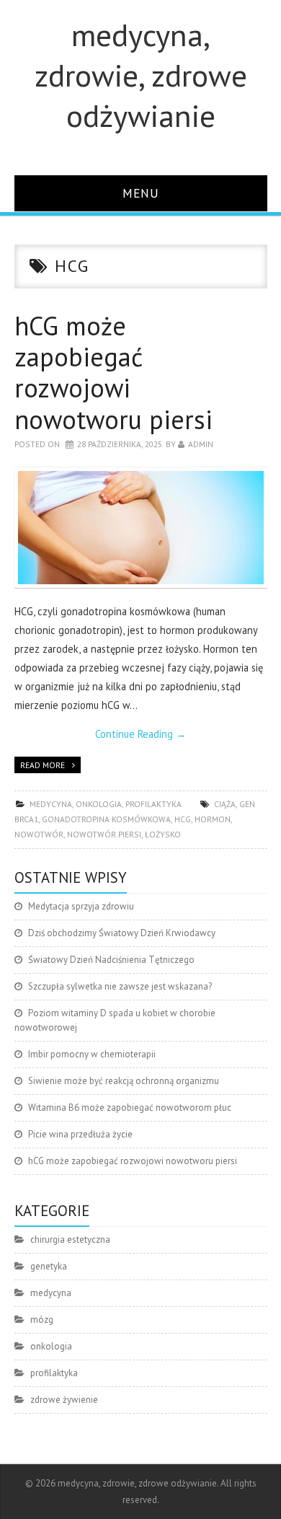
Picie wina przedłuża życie (80, 1134)
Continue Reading (140, 734)
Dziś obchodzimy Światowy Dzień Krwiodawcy (121, 933)
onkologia (99, 803)
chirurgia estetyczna (70, 1239)
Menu (140, 193)
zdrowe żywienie (64, 1399)
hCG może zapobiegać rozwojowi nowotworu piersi (113, 372)
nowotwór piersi (104, 834)
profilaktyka (153, 803)
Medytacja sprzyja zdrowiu (81, 906)
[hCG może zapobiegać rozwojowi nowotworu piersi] (141, 527)
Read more (42, 765)
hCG (182, 819)
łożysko (163, 834)
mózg (41, 1319)
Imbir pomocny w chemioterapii (92, 1054)
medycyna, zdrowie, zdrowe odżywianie (141, 75)
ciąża (225, 803)
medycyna (51, 803)
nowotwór (38, 834)
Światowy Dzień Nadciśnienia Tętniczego (111, 960)
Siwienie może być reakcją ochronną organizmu (123, 1081)
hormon (213, 819)
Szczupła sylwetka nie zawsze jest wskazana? (120, 986)
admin (200, 444)
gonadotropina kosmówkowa (106, 819)
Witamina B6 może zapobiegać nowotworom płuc (129, 1107)
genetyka (48, 1266)
